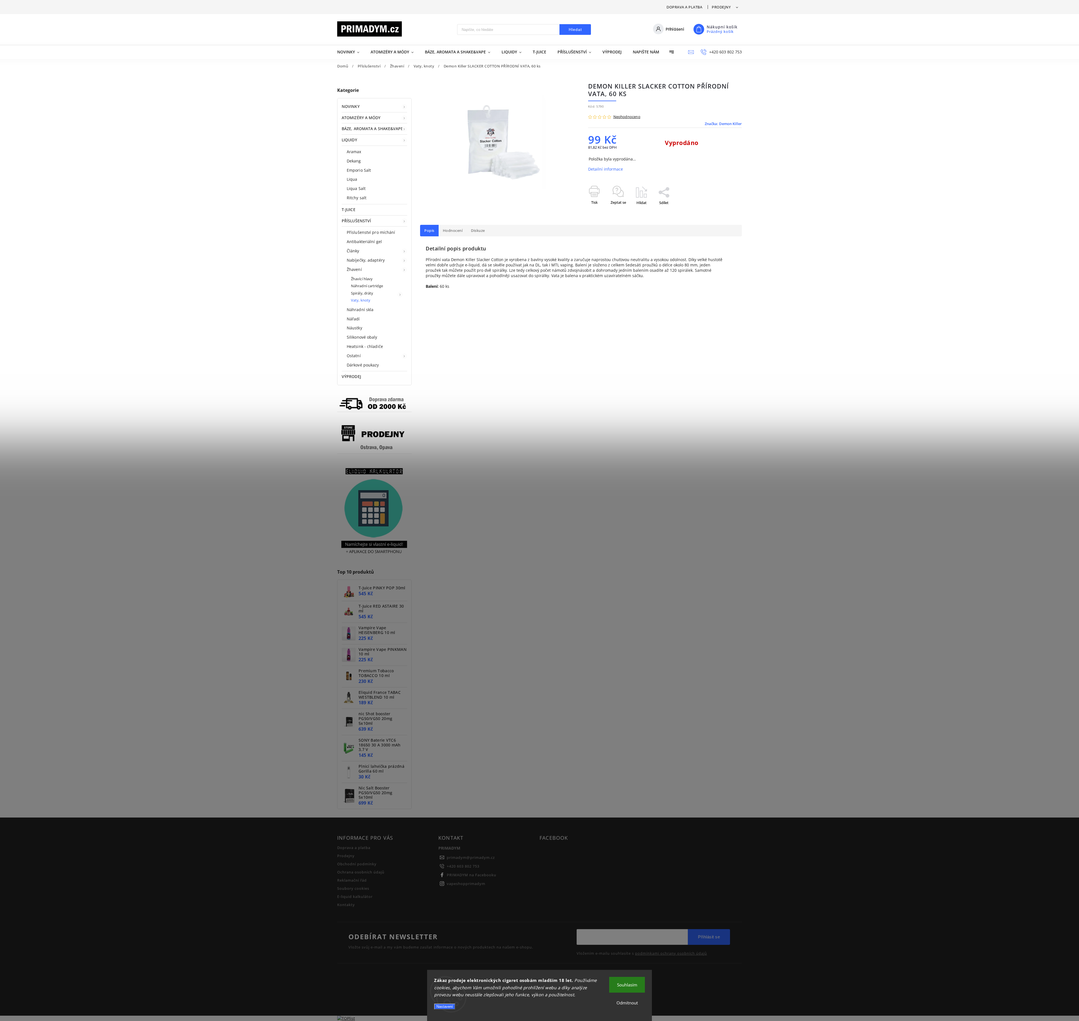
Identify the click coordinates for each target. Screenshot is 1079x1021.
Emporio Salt (359, 170)
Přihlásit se (709, 936)
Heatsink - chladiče (365, 346)
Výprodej (351, 376)
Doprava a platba (684, 7)
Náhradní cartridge (367, 286)
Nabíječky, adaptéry (366, 260)
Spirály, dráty (362, 293)
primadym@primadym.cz (471, 857)
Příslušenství (356, 220)
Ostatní (354, 355)
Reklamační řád (352, 880)
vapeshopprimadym (466, 883)
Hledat (575, 29)
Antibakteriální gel (364, 241)
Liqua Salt (356, 188)
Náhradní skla (360, 309)
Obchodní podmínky (357, 864)
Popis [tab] (429, 230)
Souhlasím (627, 985)
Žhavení (354, 269)
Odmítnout (627, 1003)
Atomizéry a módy (361, 117)
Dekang (354, 161)
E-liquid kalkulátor (355, 896)
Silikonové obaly (362, 337)
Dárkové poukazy (363, 365)
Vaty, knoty (360, 300)
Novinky (351, 106)
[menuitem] (351, 52)
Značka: (723, 123)
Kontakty (346, 904)
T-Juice (348, 209)
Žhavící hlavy (362, 279)
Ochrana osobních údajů (360, 872)
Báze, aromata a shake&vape (372, 128)
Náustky (354, 327)
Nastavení (444, 1006)
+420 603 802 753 (463, 866)
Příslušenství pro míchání (371, 232)
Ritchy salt (356, 197)
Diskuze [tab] (478, 230)
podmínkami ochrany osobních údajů (671, 953)
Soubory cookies (353, 888)
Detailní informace (605, 169)
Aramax (354, 151)
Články (353, 250)
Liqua (352, 179)
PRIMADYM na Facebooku (471, 875)
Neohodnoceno (626, 117)
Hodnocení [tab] (453, 230)
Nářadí (353, 319)
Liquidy (349, 139)
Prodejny (721, 7)
